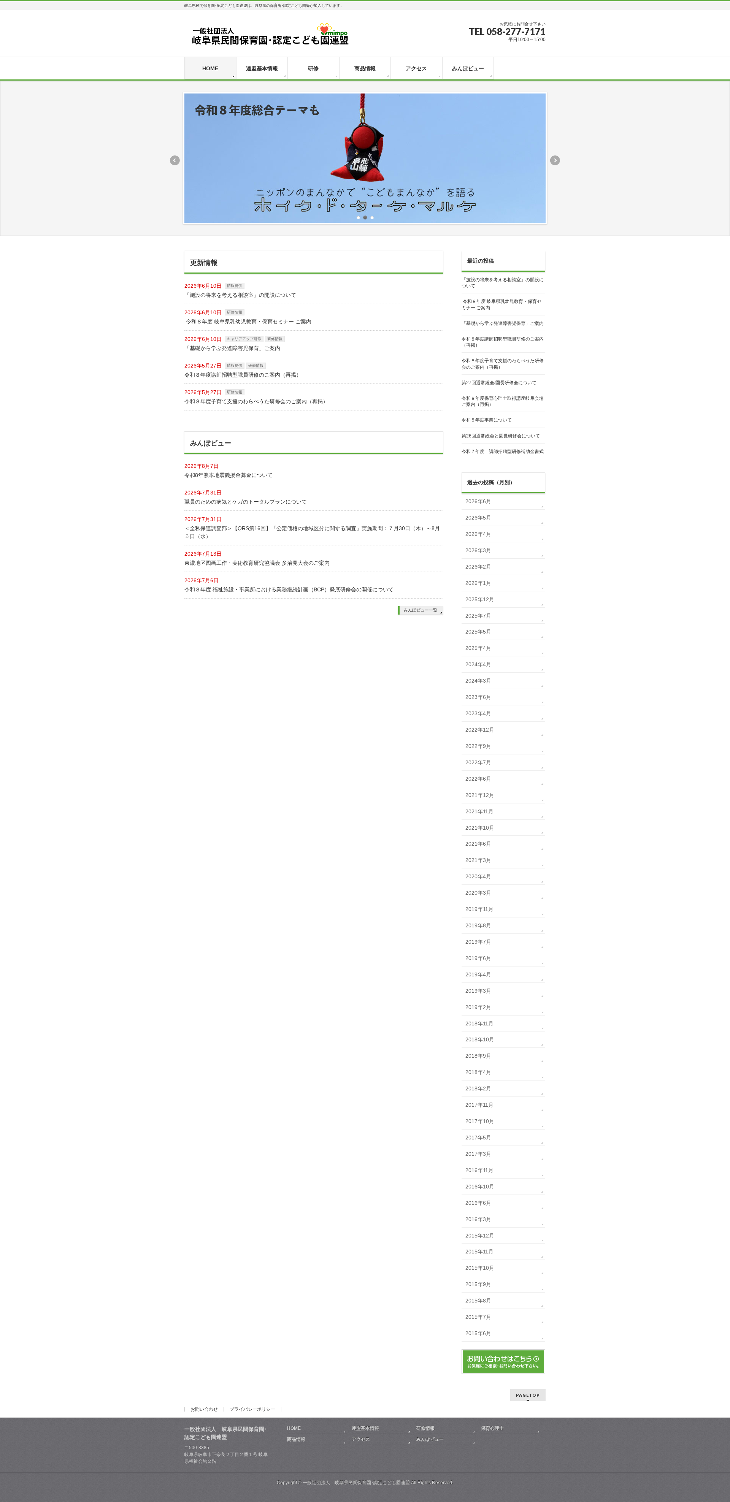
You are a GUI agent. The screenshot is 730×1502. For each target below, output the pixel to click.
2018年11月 (479, 1023)
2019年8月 (478, 925)
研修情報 (234, 312)
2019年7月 (478, 942)
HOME (294, 1428)
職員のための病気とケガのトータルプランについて (245, 502)
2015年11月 (479, 1251)
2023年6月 (478, 697)
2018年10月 (479, 1039)
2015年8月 (478, 1301)
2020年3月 (478, 893)
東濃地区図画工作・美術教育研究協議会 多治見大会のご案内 (257, 563)
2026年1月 (478, 583)
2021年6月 (478, 844)
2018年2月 (478, 1088)
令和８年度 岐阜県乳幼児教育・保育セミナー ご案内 (247, 321)
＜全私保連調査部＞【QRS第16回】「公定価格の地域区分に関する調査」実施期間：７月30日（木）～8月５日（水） (312, 532)
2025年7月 (478, 616)
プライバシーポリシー (252, 1409)
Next (555, 160)
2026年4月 (478, 534)
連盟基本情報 (365, 1428)
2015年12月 (479, 1236)
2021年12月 (479, 795)
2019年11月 (479, 909)
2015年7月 (478, 1317)
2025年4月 (478, 648)
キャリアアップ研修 (244, 339)
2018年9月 (478, 1056)
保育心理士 (492, 1428)
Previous (174, 160)
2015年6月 (478, 1333)
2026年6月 (478, 501)
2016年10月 (479, 1187)
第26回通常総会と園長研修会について (501, 436)
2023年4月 (478, 713)
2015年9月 (478, 1284)
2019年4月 (478, 974)
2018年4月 (478, 1072)
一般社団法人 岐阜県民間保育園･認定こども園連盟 (356, 1482)
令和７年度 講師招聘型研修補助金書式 (503, 451)
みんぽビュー (430, 1439)
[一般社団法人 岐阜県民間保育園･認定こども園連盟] (269, 37)
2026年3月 (478, 550)
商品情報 (296, 1439)
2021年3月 (478, 860)
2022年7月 (478, 762)
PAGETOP (528, 1395)
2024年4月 (478, 664)
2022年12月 (479, 730)
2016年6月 (478, 1203)
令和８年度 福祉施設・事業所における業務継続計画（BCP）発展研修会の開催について (289, 589)
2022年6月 (478, 779)
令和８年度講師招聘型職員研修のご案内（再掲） (243, 375)
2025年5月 (478, 632)
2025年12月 (479, 599)
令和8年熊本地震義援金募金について (228, 475)
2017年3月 (478, 1154)
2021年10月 (479, 828)
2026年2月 (478, 567)
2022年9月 (478, 746)
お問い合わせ (204, 1409)
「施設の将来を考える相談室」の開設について (240, 295)
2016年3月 (478, 1219)
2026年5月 (478, 518)
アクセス (361, 1439)
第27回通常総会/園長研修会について (499, 382)
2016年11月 (479, 1170)
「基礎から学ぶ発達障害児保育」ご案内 (232, 348)
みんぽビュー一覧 (420, 610)
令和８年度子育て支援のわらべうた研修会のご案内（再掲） (256, 401)
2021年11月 (479, 811)
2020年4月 (478, 876)
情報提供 (234, 286)
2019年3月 (478, 991)
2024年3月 (478, 681)
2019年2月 (478, 1007)
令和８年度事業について (487, 420)
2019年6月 (478, 958)
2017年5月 (478, 1137)
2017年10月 (479, 1121)
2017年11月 (479, 1105)
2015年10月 (479, 1268)
